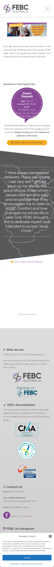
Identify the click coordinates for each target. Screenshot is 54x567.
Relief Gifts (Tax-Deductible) (28, 143)
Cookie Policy (15, 563)
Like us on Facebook (21, 516)
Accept (27, 557)
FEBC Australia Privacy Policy (32, 563)
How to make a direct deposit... (28, 262)
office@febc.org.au (27, 110)
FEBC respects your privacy (27, 314)
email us (39, 129)
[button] (50, 536)
